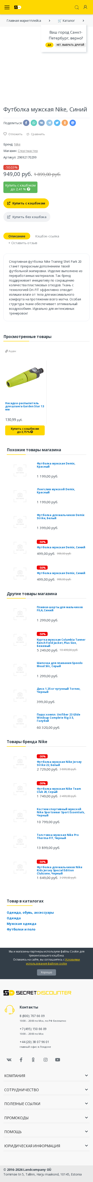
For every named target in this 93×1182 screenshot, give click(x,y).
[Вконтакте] (9, 1059)
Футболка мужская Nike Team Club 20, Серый (59, 790)
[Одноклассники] (33, 1059)
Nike (17, 144)
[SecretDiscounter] (17, 7)
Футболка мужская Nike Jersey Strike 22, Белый (59, 763)
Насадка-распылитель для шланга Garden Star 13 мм (24, 406)
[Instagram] (45, 1059)
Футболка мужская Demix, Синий (61, 547)
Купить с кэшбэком (28, 203)
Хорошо (46, 972)
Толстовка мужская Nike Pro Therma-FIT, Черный (58, 836)
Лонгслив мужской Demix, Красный (56, 490)
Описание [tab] (16, 236)
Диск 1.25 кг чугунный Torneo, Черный (58, 690)
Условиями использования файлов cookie (53, 961)
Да (49, 44)
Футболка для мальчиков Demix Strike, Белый (60, 516)
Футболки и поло (21, 929)
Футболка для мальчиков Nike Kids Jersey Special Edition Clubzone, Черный (59, 870)
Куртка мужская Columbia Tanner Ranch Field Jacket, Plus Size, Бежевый (61, 643)
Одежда (14, 918)
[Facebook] (21, 1059)
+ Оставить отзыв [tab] (22, 243)
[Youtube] (57, 1059)
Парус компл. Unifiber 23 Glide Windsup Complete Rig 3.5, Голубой (58, 718)
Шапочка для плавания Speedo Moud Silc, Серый (59, 664)
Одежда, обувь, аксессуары (30, 912)
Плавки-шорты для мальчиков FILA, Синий (60, 608)
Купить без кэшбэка (29, 217)
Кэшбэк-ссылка (47, 236)
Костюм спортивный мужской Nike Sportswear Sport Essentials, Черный (61, 812)
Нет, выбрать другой (70, 44)
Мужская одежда (21, 924)
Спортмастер (28, 151)
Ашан (12, 351)
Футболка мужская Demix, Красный (56, 465)
